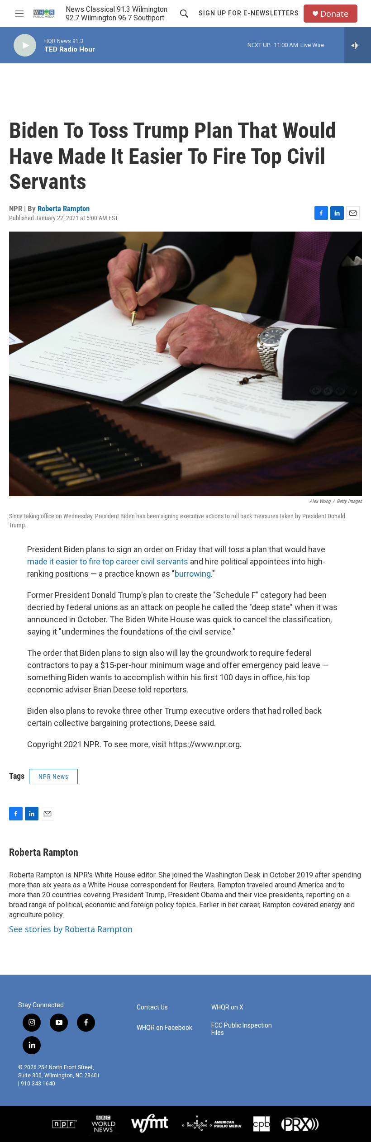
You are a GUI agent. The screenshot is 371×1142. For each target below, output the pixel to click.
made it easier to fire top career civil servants (107, 561)
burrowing (193, 573)
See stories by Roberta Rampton (71, 929)
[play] (25, 45)
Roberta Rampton (64, 208)
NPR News (53, 776)
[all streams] (357, 45)
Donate (334, 14)
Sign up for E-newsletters (249, 13)
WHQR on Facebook (164, 1027)
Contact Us (152, 1007)
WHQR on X (227, 1007)
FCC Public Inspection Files (241, 1029)
